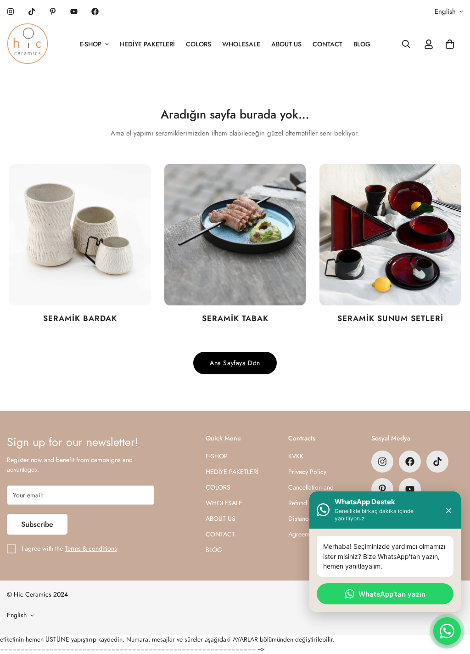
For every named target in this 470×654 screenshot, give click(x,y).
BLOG (361, 44)
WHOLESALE (241, 44)
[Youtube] (74, 11)
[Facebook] (95, 11)
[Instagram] (10, 11)
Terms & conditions (91, 548)
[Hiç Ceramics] (27, 44)
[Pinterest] (52, 11)
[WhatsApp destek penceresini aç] (447, 631)
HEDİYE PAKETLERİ (147, 44)
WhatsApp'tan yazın (391, 594)
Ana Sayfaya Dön (235, 362)
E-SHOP (90, 44)
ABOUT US (286, 44)
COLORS (198, 44)
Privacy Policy (307, 471)
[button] (449, 44)
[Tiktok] (31, 11)
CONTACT (327, 44)
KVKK (295, 456)
